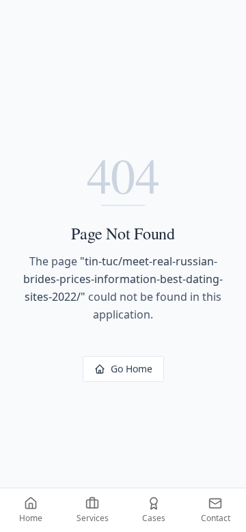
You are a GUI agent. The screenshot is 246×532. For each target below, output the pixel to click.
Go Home (131, 368)
